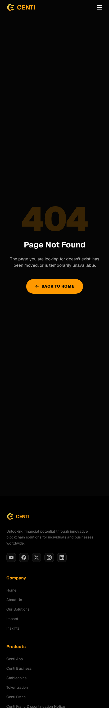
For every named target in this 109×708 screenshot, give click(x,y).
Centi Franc (16, 697)
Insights (12, 628)
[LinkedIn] (62, 557)
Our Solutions (17, 609)
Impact (12, 618)
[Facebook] (24, 557)
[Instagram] (49, 557)
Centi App (14, 659)
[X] (36, 557)
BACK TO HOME (58, 286)
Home (11, 590)
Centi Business (18, 668)
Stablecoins (16, 678)
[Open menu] (99, 7)
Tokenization (17, 687)
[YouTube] (11, 557)
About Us (14, 599)
